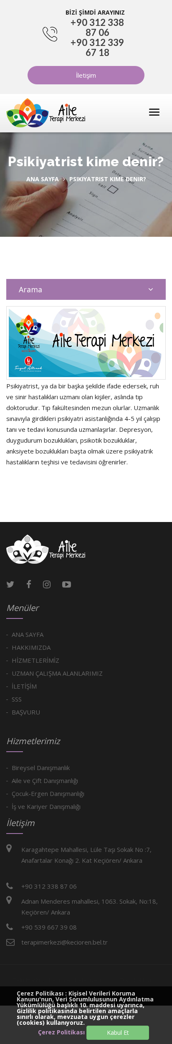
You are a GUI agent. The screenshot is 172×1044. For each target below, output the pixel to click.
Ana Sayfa (42, 179)
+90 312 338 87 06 (97, 27)
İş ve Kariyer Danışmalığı (46, 806)
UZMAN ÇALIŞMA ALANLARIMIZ (57, 673)
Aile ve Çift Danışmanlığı (45, 780)
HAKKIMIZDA (31, 647)
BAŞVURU (26, 712)
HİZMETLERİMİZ (35, 660)
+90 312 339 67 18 (97, 47)
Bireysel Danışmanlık (41, 767)
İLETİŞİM (24, 686)
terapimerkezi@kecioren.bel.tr (64, 942)
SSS (17, 699)
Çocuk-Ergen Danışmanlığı (48, 793)
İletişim (86, 75)
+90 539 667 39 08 (49, 927)
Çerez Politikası (61, 1032)
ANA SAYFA (27, 634)
